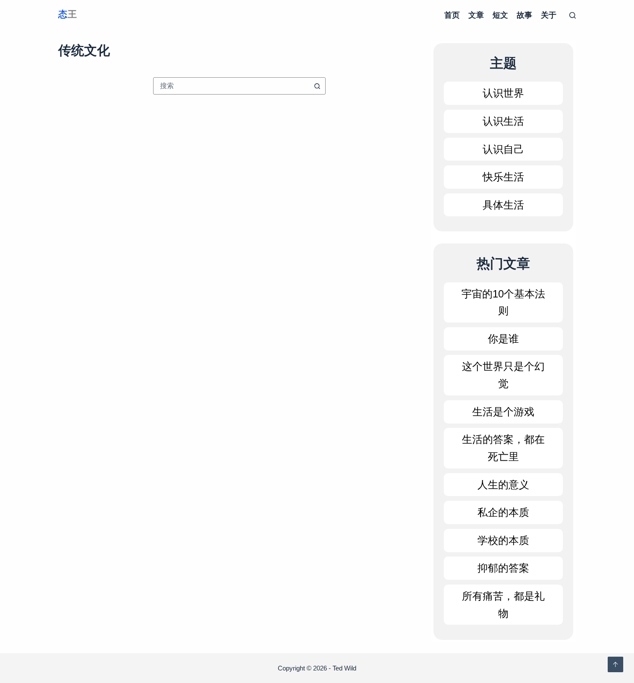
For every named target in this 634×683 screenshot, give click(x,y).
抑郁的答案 (503, 568)
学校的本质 (503, 540)
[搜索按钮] (317, 86)
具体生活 (503, 205)
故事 (524, 15)
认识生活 (503, 121)
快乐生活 (503, 177)
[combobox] (231, 86)
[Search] (572, 15)
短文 (500, 15)
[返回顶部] (615, 664)
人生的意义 (503, 484)
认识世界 (503, 93)
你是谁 (503, 339)
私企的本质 (503, 512)
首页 (452, 15)
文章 (476, 15)
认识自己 (503, 149)
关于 (548, 15)
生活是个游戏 (503, 411)
